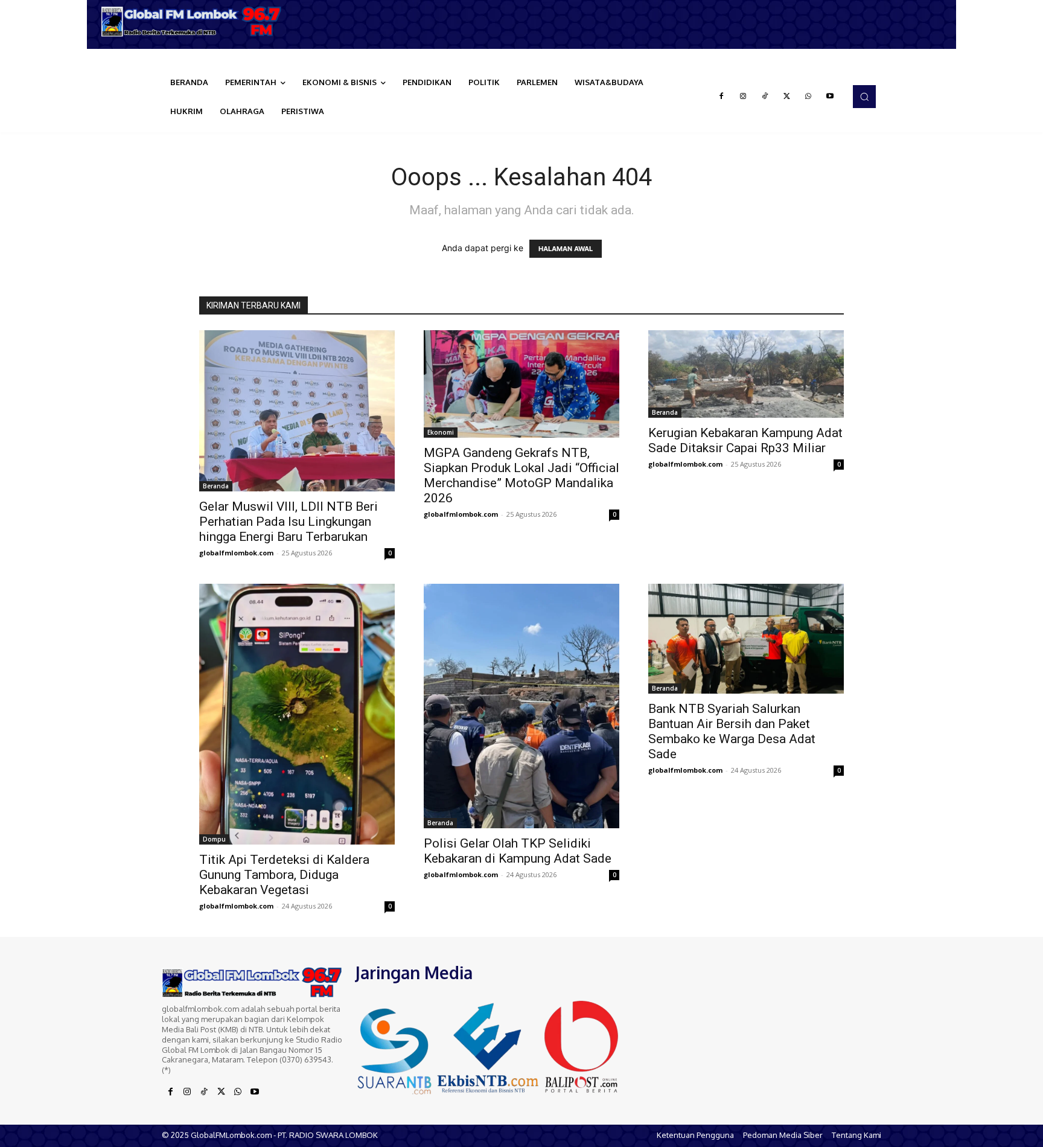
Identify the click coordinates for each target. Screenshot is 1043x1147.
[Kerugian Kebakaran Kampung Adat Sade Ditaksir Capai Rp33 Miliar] (746, 374)
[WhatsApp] (808, 96)
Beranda (216, 486)
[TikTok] (765, 96)
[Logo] (195, 21)
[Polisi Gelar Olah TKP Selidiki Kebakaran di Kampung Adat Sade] (521, 706)
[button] (864, 96)
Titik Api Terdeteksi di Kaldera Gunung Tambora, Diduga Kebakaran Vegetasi (284, 874)
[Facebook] (721, 96)
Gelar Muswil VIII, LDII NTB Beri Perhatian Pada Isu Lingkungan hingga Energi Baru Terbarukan (288, 521)
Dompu (214, 839)
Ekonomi (440, 432)
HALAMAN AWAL (565, 248)
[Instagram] (743, 96)
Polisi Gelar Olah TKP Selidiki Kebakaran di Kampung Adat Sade (517, 851)
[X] (786, 96)
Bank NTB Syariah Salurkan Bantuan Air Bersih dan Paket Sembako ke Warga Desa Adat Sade (731, 731)
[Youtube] (830, 96)
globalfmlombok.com (236, 552)
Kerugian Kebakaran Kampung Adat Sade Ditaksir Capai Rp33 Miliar (745, 440)
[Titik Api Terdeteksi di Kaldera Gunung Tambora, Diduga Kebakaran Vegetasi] (297, 714)
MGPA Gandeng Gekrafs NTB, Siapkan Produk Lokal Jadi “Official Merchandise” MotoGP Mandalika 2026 (521, 475)
